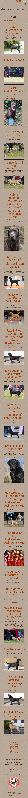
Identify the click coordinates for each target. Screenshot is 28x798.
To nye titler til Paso (14, 164)
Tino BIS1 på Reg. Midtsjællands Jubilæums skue (14, 537)
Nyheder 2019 (14, 748)
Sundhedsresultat (14, 649)
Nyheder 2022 (14, 744)
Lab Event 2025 (14, 60)
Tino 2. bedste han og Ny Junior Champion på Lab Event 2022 (14, 411)
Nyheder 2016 (14, 752)
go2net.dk (16, 795)
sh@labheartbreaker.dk (12, 775)
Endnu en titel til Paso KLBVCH (14, 133)
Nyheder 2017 (14, 751)
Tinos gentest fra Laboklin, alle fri (14, 592)
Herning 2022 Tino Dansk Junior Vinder (14, 298)
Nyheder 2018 (14, 750)
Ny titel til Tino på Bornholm (14, 447)
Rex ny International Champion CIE (14, 30)
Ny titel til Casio (14, 712)
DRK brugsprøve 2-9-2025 (14, 91)
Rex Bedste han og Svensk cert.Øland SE (14, 374)
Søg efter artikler (8, 20)
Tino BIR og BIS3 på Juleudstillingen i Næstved (14, 262)
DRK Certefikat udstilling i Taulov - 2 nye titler (14, 681)
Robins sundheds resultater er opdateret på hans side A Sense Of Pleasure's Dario (14, 206)
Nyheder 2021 (14, 746)
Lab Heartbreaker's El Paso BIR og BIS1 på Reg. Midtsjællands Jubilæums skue (14, 497)
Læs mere (14, 40)
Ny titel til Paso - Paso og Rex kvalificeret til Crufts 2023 (14, 612)
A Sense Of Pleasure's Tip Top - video (14, 575)
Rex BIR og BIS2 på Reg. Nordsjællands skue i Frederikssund (14, 337)
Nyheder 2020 (14, 747)
